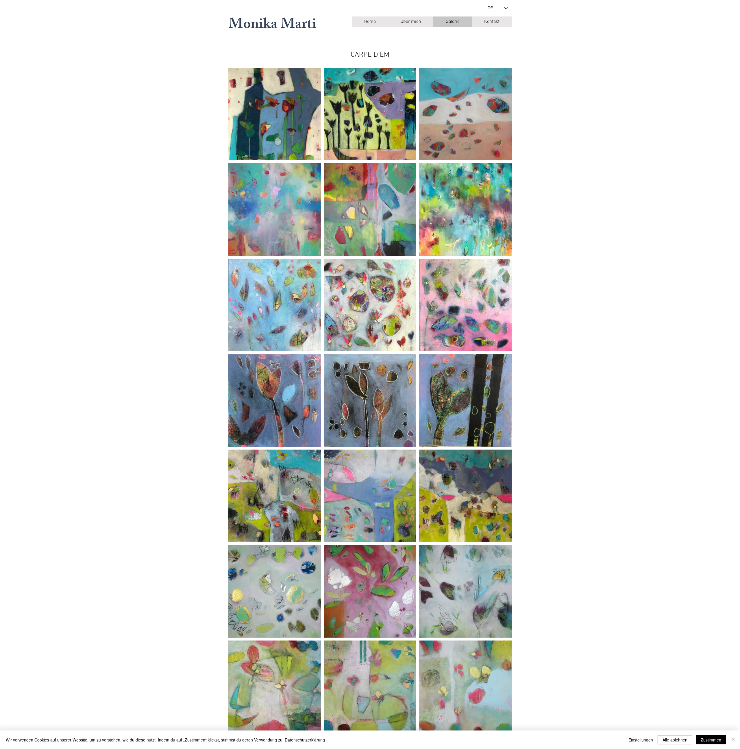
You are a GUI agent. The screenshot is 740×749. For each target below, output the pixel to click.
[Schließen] (733, 739)
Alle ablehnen (675, 740)
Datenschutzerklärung (305, 740)
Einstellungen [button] (640, 740)
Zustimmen (711, 740)
